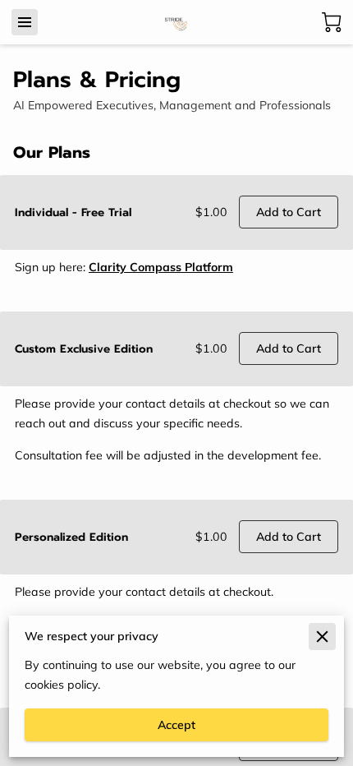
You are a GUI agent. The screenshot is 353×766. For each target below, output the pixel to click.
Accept (176, 725)
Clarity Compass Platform (161, 267)
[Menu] (24, 22)
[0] (332, 22)
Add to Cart (288, 212)
